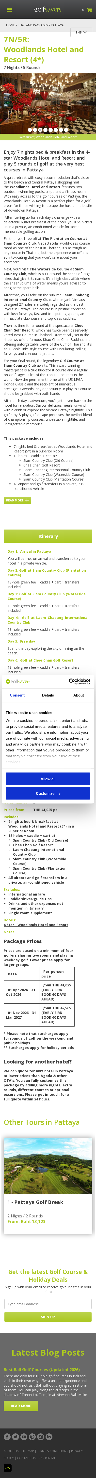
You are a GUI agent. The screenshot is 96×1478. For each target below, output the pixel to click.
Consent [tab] (17, 695)
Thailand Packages (33, 25)
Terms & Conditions (52, 1451)
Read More (15, 500)
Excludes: (12, 889)
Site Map (28, 1451)
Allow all (48, 779)
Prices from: (14, 809)
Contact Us (26, 1458)
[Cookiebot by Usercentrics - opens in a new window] (69, 681)
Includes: (11, 816)
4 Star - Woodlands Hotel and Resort (36, 924)
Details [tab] (48, 695)
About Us (11, 1451)
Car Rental (47, 1458)
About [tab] (78, 695)
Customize (45, 793)
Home (10, 25)
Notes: (10, 932)
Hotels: (10, 920)
